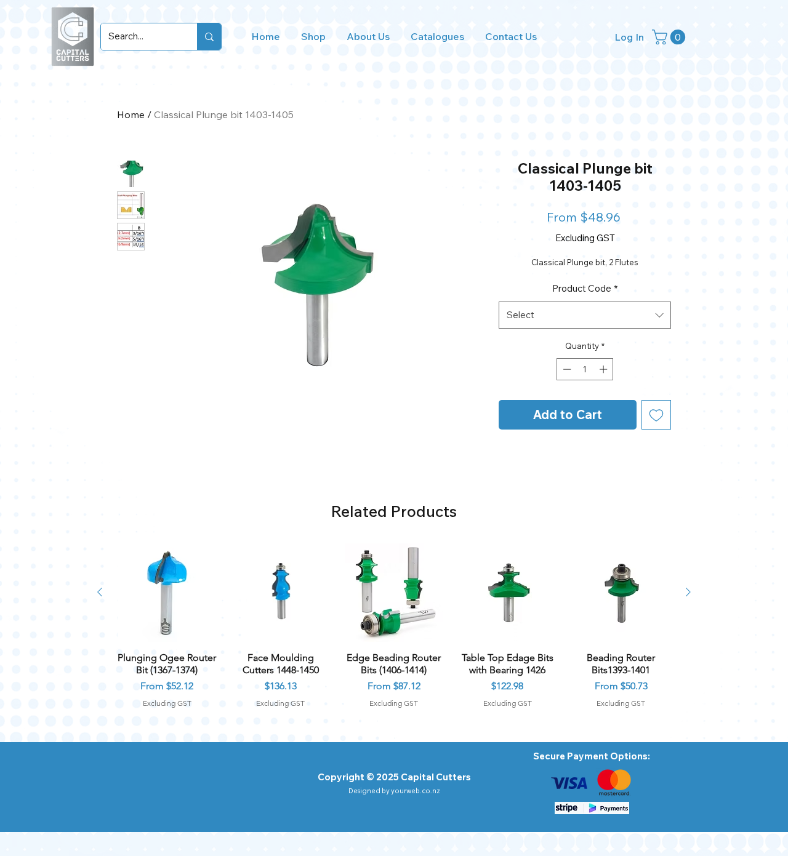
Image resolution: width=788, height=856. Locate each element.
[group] (394, 625)
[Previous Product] (99, 592)
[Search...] (209, 36)
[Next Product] (688, 592)
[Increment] (604, 369)
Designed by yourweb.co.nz (394, 790)
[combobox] (585, 315)
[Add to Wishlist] (656, 415)
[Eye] (569, 783)
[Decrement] (565, 369)
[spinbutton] (585, 369)
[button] (670, 37)
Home (131, 114)
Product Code (584, 288)
